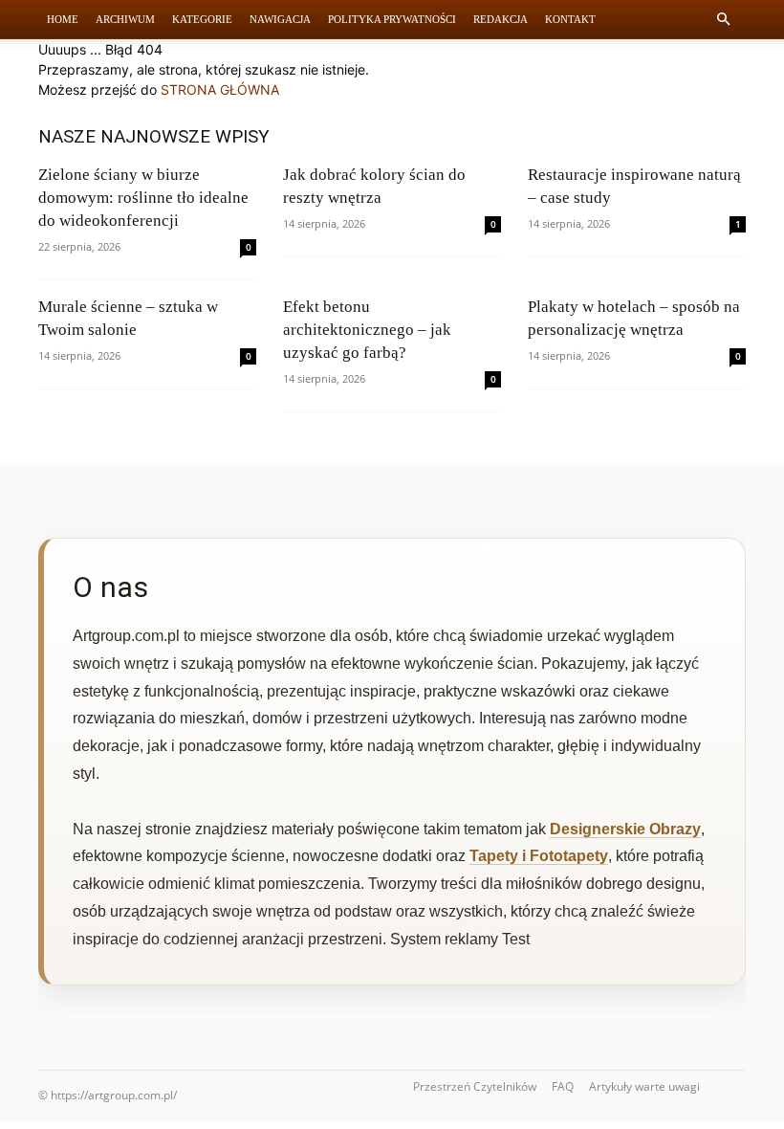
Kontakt (570, 19)
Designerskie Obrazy (625, 829)
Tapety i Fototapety (538, 856)
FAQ (563, 1086)
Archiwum (125, 19)
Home (62, 19)
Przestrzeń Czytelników (474, 1086)
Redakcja (500, 19)
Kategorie (202, 19)
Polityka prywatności (392, 19)
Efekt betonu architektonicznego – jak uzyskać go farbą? (367, 330)
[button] (723, 20)
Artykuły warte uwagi (644, 1086)
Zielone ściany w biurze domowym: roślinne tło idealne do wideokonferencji (143, 198)
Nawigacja (280, 19)
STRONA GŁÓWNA (220, 89)
